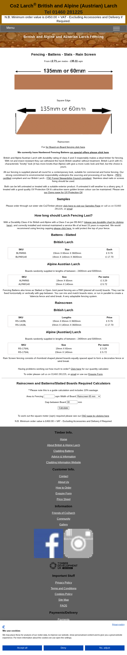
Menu (10, 27)
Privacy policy (118, 624)
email (69, 208)
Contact (63, 476)
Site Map (63, 599)
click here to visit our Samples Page (81, 205)
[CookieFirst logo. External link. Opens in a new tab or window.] (3, 627)
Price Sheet (63, 499)
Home (63, 439)
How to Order (63, 487)
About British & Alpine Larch (63, 445)
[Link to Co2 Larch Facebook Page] (48, 557)
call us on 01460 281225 (53, 374)
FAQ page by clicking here (95, 416)
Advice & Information (63, 456)
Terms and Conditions (63, 588)
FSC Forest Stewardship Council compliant (69, 178)
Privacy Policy (63, 582)
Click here (76, 369)
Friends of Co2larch (63, 513)
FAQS (63, 605)
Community (63, 518)
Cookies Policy (63, 594)
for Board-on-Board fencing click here (65, 147)
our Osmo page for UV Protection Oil (63, 192)
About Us (63, 482)
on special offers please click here (89, 152)
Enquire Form (95, 374)
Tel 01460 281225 (63, 12)
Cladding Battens (63, 451)
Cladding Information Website (63, 462)
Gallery (63, 524)
